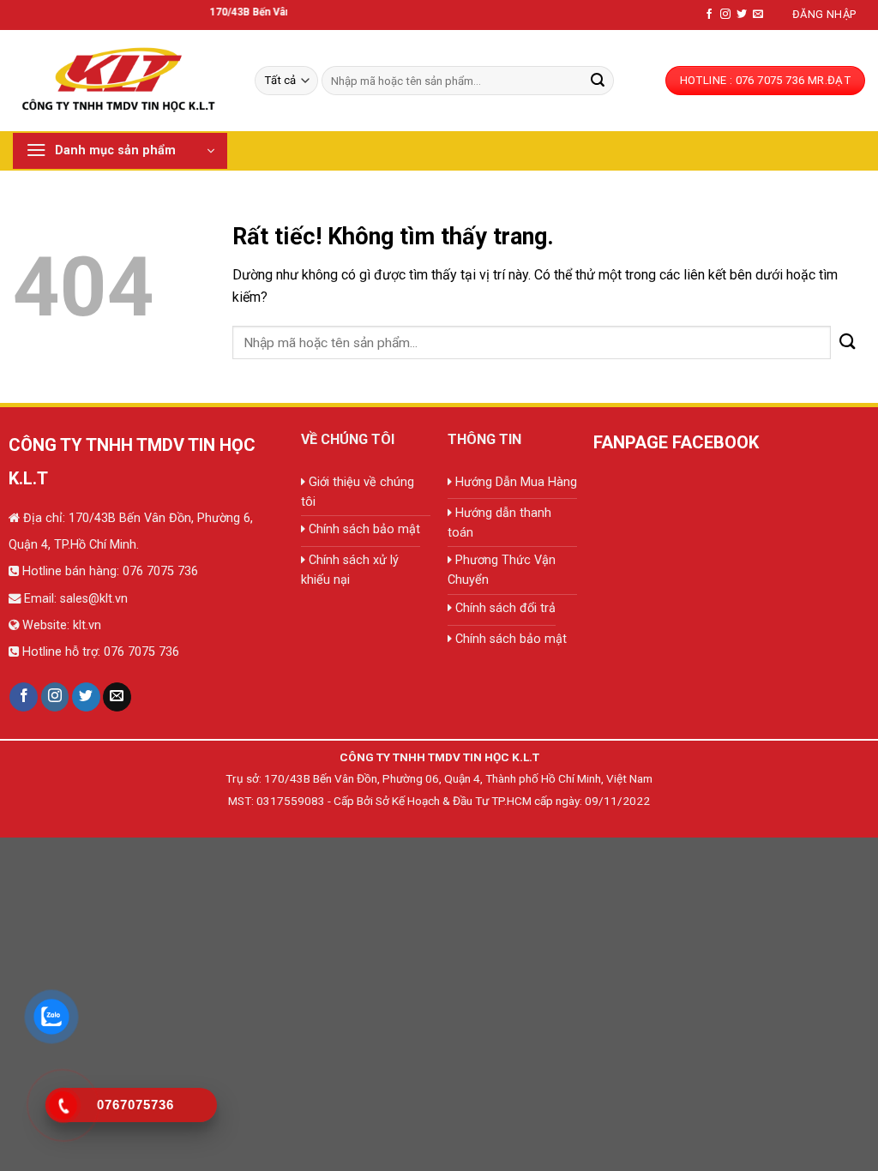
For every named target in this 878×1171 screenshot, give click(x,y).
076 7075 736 (158, 571)
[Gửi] (597, 80)
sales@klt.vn (94, 599)
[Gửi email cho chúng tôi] (758, 15)
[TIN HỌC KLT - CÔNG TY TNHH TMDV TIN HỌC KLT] (121, 80)
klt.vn (87, 625)
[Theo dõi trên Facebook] (709, 15)
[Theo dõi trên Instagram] (725, 15)
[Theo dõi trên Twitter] (742, 15)
